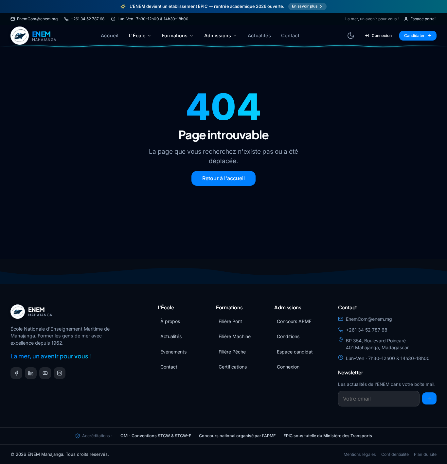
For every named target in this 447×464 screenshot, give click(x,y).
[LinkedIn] (31, 373)
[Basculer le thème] (350, 35)
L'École (137, 35)
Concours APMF (294, 321)
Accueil (109, 36)
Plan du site (425, 454)
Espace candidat (295, 351)
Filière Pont (230, 321)
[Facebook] (16, 373)
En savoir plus (304, 6)
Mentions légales (360, 454)
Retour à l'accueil (223, 178)
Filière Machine (235, 336)
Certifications (233, 366)
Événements (173, 351)
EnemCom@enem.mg (37, 18)
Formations (175, 35)
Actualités (259, 36)
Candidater (414, 35)
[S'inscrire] (429, 398)
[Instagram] (59, 373)
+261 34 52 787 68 (87, 18)
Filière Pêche (232, 351)
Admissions (217, 35)
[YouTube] (45, 373)
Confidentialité (395, 454)
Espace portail (423, 18)
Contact (290, 36)
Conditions (288, 336)
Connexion (382, 35)
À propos (170, 321)
